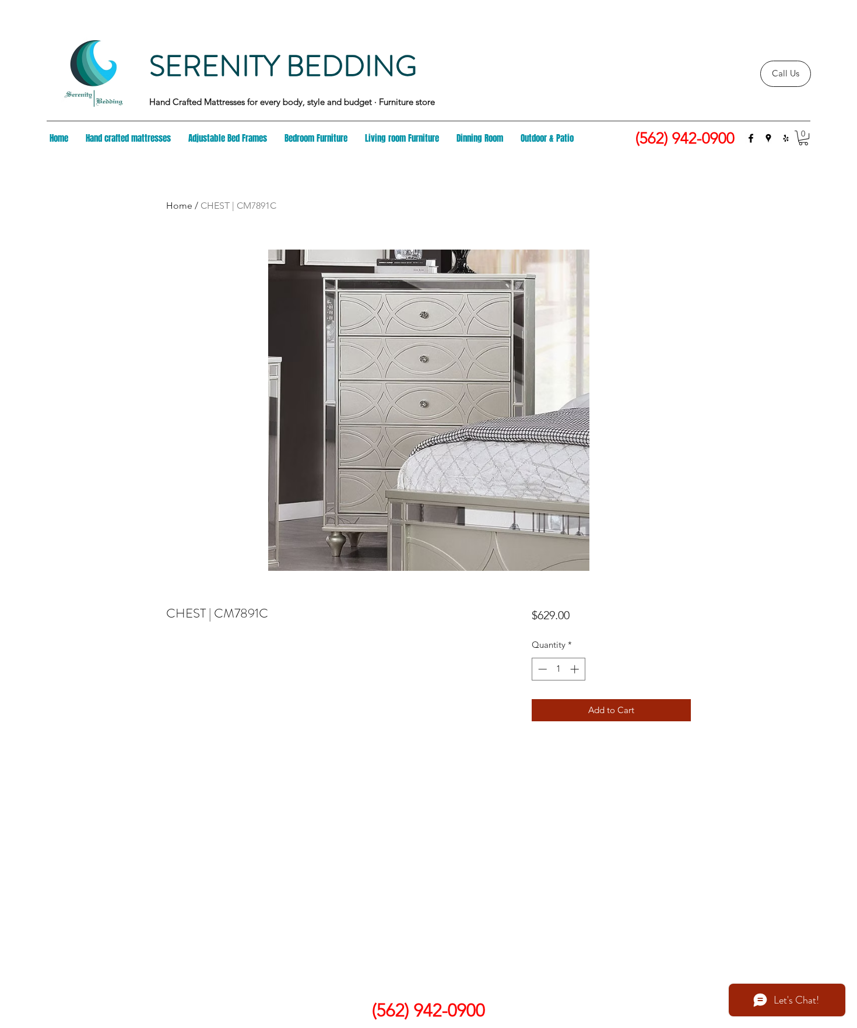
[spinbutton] (558, 669)
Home (179, 205)
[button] (803, 138)
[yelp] (786, 138)
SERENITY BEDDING (283, 66)
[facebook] (751, 138)
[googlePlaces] (768, 138)
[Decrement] (541, 669)
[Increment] (576, 669)
